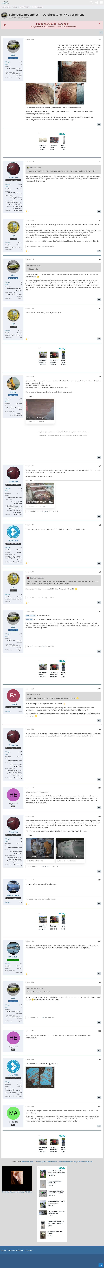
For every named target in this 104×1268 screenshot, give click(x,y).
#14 (99, 816)
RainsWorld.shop (27, 1162)
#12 (99, 729)
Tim (43, 246)
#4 (100, 260)
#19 (99, 1059)
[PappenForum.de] (5, 3)
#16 (99, 941)
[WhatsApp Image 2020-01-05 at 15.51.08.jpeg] (69, 94)
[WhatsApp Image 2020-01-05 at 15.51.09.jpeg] (72, 72)
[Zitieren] (99, 124)
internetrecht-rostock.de (67, 1162)
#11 (99, 689)
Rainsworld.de (52, 1162)
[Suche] (91, 3)
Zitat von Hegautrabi (37, 988)
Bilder (6, 64)
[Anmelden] (96, 2)
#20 (99, 1106)
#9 (100, 572)
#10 (99, 611)
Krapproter (45, 511)
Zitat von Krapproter (37, 578)
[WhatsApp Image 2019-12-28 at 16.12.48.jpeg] (40, 94)
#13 (99, 788)
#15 (99, 880)
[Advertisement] (40, 55)
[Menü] (101, 3)
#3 (100, 220)
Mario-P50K (31, 616)
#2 (100, 162)
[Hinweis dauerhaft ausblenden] (99, 23)
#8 (100, 525)
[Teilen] (101, 32)
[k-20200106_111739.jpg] (40, 1077)
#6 (100, 377)
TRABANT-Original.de (84, 1162)
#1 (100, 39)
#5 (100, 308)
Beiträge (7, 62)
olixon (13, 18)
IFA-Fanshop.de (40, 1162)
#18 (99, 1031)
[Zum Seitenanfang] (101, 1265)
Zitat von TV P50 (35, 266)
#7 (100, 466)
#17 (99, 982)
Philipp (29, 619)
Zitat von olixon (35, 168)
